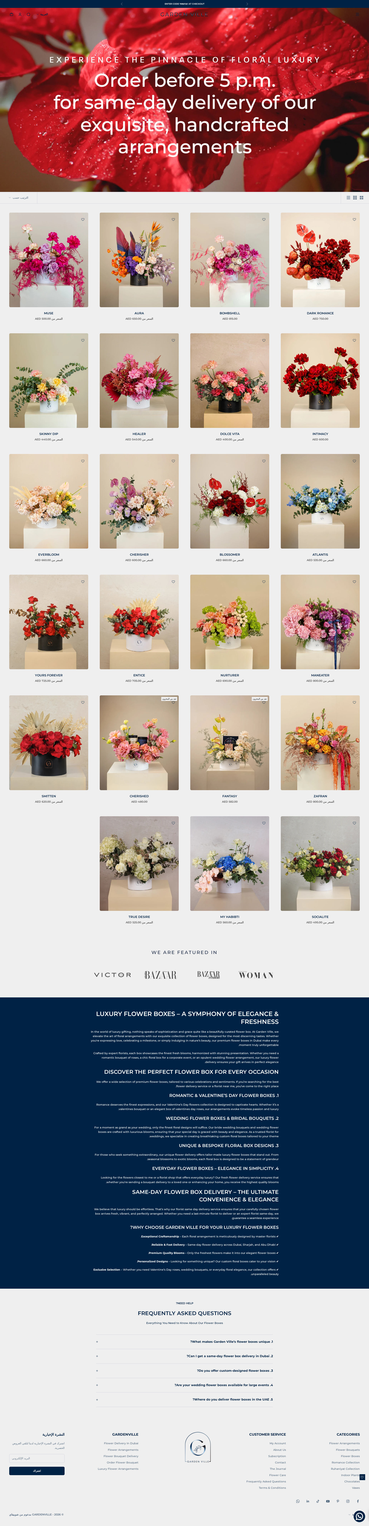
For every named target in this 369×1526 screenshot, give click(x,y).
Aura (139, 313)
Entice (139, 675)
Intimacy (320, 434)
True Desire (139, 917)
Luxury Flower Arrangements (118, 1469)
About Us (279, 1450)
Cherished (139, 796)
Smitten (49, 796)
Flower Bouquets (348, 1450)
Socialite (320, 917)
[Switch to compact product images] (348, 197)
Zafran (320, 796)
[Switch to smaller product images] (355, 197)
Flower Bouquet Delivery (121, 1456)
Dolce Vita (229, 434)
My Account (278, 1443)
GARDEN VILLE (184, 14)
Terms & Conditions (272, 1488)
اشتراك (37, 1470)
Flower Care (277, 1475)
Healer (139, 434)
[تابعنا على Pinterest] (338, 1501)
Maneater (320, 675)
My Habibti (229, 917)
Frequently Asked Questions (266, 1481)
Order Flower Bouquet (122, 1462)
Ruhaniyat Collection (345, 1469)
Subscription (277, 1456)
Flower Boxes (350, 1456)
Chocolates (352, 1481)
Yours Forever (49, 675)
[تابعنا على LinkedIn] (308, 1501)
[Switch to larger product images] (361, 197)
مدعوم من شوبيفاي (20, 1514)
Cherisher (139, 554)
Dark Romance (320, 313)
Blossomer (230, 554)
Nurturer (230, 675)
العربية (44, 14)
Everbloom (48, 554)
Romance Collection (346, 1462)
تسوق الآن (171, 3)
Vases (356, 1488)
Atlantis (320, 554)
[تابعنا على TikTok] (318, 1501)
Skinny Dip (48, 434)
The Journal (278, 1469)
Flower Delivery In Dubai (121, 1443)
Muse (48, 313)
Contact (280, 1462)
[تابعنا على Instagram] (348, 1501)
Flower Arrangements (344, 1443)
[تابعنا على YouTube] (328, 1501)
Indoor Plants (350, 1475)
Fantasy (229, 796)
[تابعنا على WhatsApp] (298, 1501)
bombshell (230, 313)
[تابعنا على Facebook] (358, 1501)
